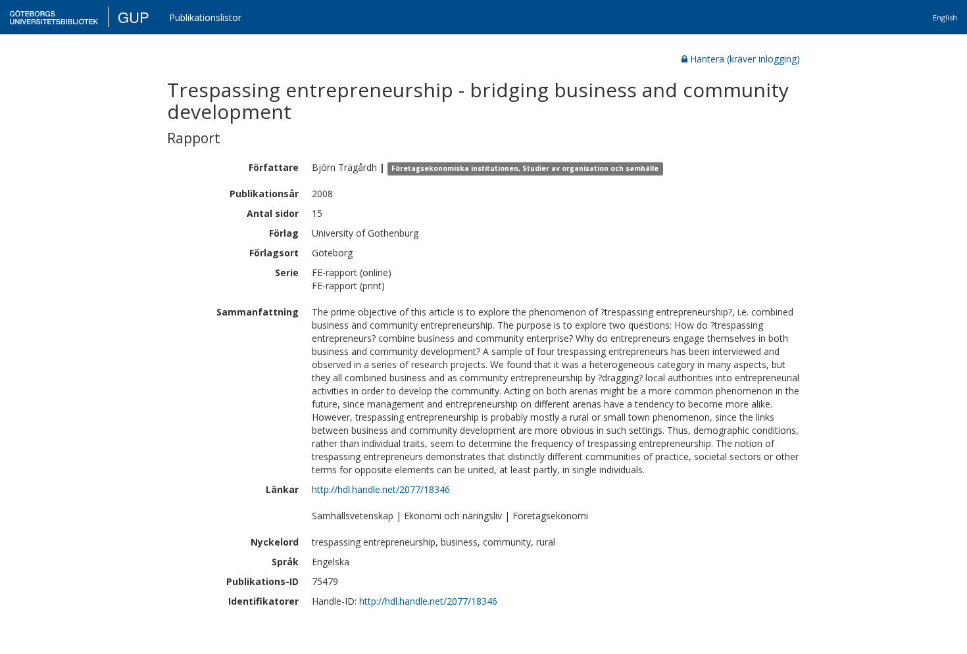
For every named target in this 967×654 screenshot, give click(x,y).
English (945, 17)
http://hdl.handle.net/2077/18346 (381, 489)
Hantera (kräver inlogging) (745, 59)
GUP (133, 17)
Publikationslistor (205, 17)
